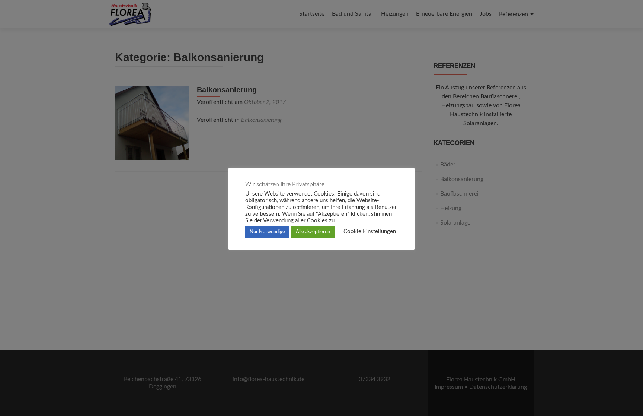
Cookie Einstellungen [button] (369, 231)
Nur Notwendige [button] (267, 231)
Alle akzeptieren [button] (313, 231)
